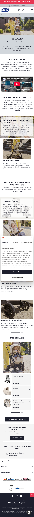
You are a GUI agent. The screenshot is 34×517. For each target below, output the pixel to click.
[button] (29, 512)
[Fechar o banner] (31, 237)
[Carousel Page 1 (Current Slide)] (15, 176)
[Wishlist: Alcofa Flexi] (30, 389)
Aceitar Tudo (17, 272)
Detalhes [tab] (15, 242)
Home (3, 14)
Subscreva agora (17, 437)
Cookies (5, 512)
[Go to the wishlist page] (19, 10)
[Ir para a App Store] (22, 503)
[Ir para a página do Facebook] (13, 496)
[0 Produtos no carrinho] (27, 10)
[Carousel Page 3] (25, 176)
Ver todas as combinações (17, 419)
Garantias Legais (19, 511)
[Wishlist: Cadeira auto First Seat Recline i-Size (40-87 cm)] (30, 401)
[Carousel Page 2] (21, 176)
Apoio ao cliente (6, 461)
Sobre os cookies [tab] (26, 242)
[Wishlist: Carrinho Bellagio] (30, 377)
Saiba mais (24, 2)
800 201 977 (13, 453)
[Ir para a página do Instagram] (17, 496)
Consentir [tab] (5, 242)
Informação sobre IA (13, 512)
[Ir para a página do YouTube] (21, 496)
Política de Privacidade (8, 511)
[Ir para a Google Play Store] (12, 503)
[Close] (32, 1)
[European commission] (20, 488)
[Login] (23, 10)
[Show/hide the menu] (32, 10)
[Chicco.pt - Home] (5, 10)
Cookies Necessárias (17, 277)
